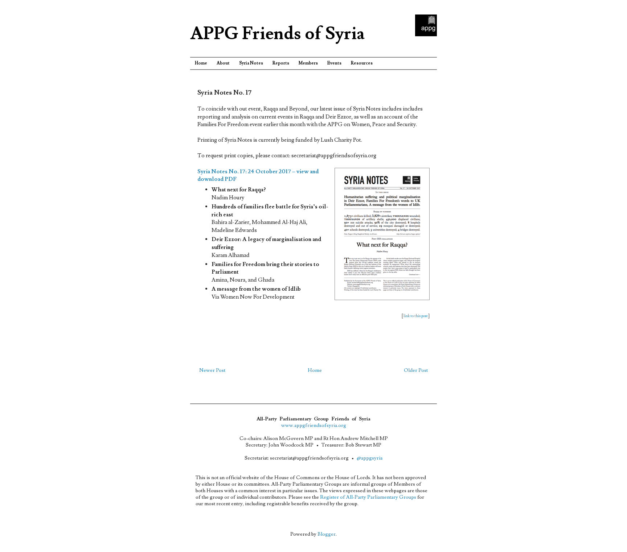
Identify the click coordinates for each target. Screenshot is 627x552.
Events (334, 63)
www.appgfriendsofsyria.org (313, 425)
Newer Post (212, 370)
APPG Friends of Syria (277, 33)
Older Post (416, 370)
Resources (362, 63)
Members (308, 63)
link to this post (415, 316)
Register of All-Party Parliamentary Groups (368, 497)
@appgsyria (369, 458)
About (223, 63)
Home (201, 63)
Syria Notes (251, 63)
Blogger (326, 534)
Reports (280, 63)
